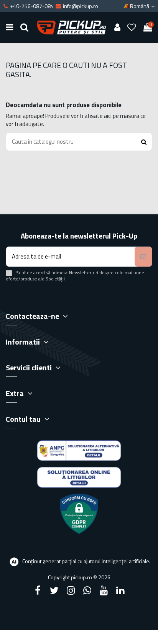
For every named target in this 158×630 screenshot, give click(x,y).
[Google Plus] (87, 590)
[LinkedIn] (120, 590)
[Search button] (143, 142)
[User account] (117, 27)
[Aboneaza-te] (143, 257)
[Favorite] (132, 27)
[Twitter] (54, 590)
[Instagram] (70, 590)
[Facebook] (37, 590)
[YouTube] (104, 590)
